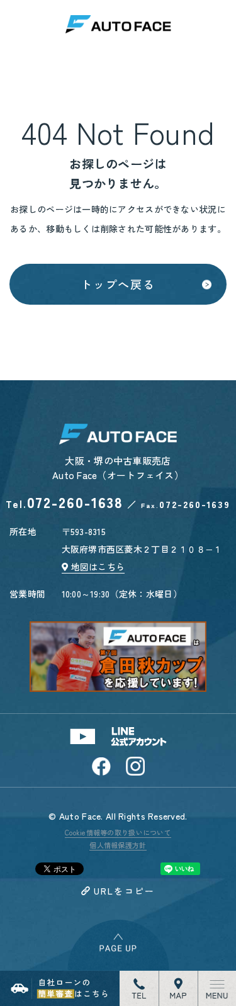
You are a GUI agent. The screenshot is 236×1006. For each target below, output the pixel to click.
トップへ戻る (118, 284)
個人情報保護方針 (117, 845)
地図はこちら (98, 566)
